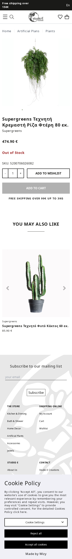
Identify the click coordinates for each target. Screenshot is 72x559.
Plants (50, 31)
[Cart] (67, 17)
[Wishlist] (60, 17)
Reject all (36, 533)
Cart (41, 421)
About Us (12, 470)
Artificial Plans (28, 31)
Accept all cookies (36, 544)
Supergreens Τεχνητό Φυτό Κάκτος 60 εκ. (35, 326)
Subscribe (36, 392)
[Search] (12, 17)
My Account (45, 413)
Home (6, 31)
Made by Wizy (36, 554)
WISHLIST (48, 173)
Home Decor (14, 428)
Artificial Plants (15, 435)
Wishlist (43, 428)
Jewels (10, 450)
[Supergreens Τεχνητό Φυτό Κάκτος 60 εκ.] (36, 283)
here (23, 512)
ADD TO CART (36, 188)
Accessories (13, 443)
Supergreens (12, 131)
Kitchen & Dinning (16, 413)
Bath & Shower (15, 421)
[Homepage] (36, 17)
